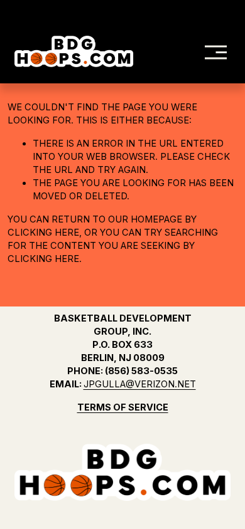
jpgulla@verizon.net (140, 384)
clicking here (43, 232)
